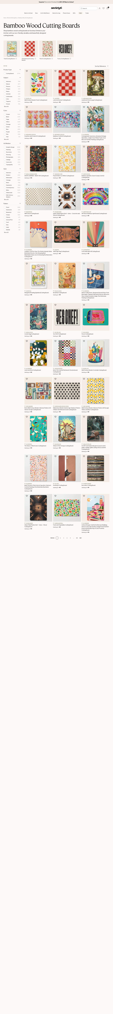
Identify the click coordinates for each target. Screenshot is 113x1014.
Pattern (6, 203)
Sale (80, 13)
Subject (6, 77)
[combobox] (88, 8)
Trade (87, 13)
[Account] (100, 8)
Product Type (8, 69)
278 (77, 538)
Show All (6, 106)
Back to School (28, 13)
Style (5, 169)
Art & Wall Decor (45, 13)
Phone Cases (66, 13)
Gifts (74, 13)
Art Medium (7, 143)
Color (5, 110)
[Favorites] (103, 8)
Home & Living (56, 13)
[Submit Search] (81, 8)
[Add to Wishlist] (27, 71)
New (36, 13)
